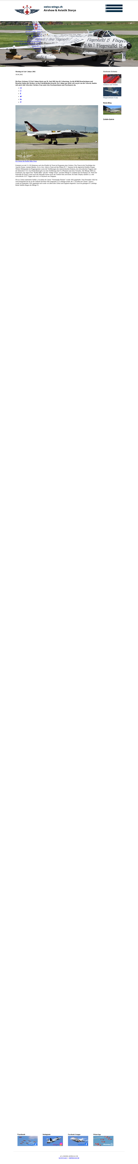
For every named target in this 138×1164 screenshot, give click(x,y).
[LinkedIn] (21, 99)
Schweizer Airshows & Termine (27, 41)
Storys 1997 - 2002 (33, 34)
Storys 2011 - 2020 (33, 29)
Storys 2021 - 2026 (33, 27)
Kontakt (37, 49)
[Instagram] (106, 5)
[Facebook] (105, 8)
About (37, 39)
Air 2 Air (36, 36)
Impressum (74, 1158)
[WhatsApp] (106, 11)
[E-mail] (21, 88)
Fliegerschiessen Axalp (30, 44)
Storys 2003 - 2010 (33, 32)
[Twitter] (21, 96)
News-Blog (36, 46)
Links (38, 51)
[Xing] (20, 102)
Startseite (36, 24)
